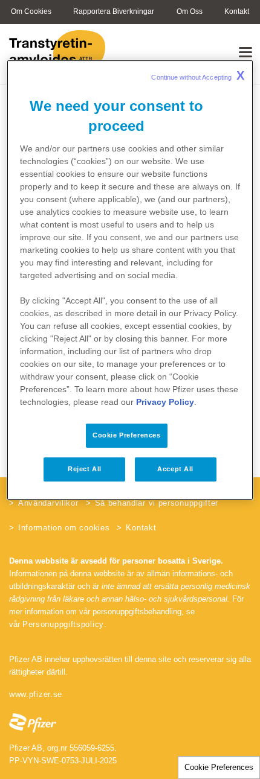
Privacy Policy (165, 402)
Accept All (175, 468)
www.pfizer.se (35, 694)
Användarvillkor (48, 502)
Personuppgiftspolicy (63, 624)
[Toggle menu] (245, 52)
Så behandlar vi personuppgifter (157, 502)
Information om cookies (63, 527)
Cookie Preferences (218, 767)
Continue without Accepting (197, 75)
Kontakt (141, 527)
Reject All (85, 468)
